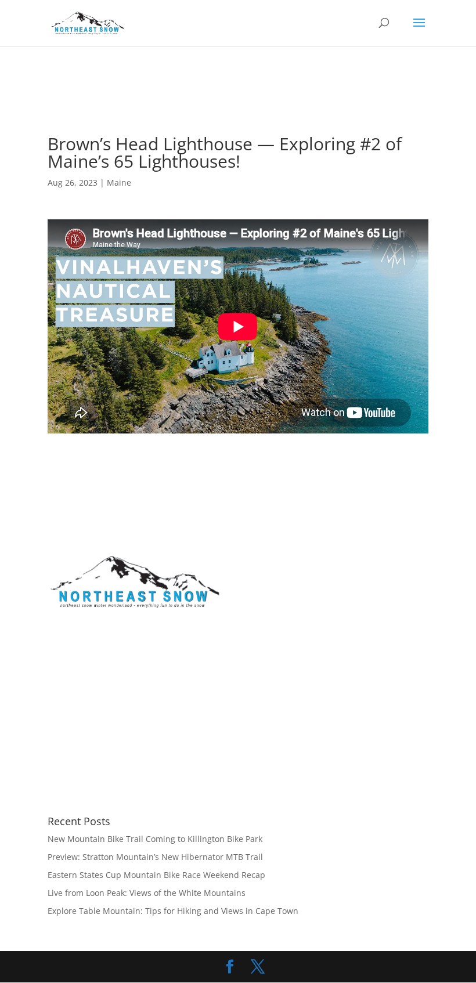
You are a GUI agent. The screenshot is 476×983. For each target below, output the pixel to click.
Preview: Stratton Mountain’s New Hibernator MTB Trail (155, 856)
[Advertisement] (259, 105)
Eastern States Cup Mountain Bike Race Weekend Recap (156, 874)
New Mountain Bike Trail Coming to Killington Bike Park (155, 838)
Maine (119, 182)
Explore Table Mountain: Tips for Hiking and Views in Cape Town (173, 910)
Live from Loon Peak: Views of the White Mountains (147, 892)
